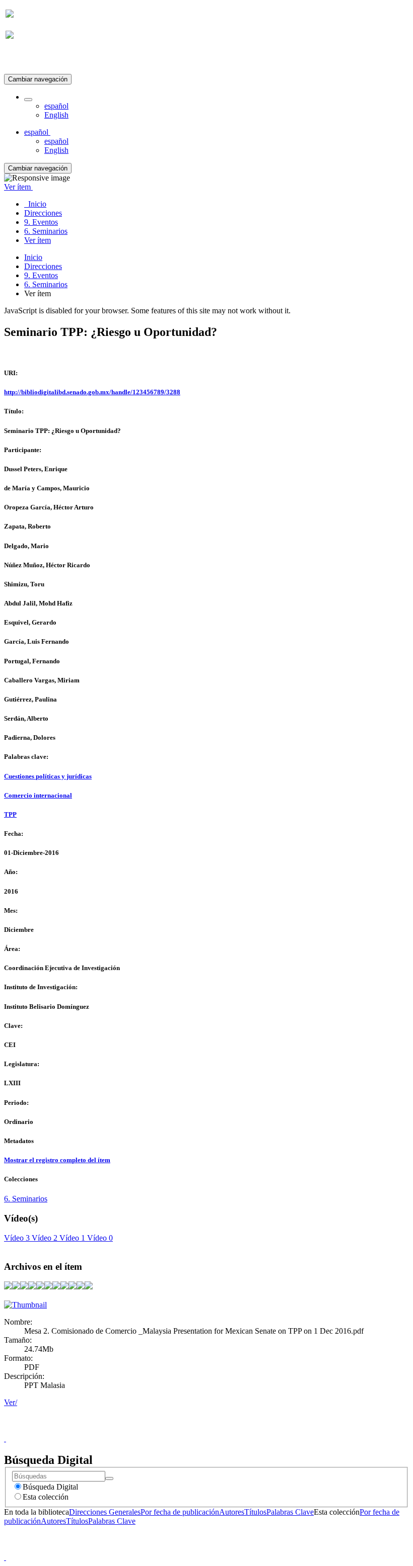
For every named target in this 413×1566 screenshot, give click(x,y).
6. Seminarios (45, 284)
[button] (28, 99)
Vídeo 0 (99, 1238)
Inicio (33, 257)
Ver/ (10, 1402)
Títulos (255, 1512)
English (56, 115)
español (56, 106)
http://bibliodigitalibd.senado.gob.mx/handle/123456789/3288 (92, 392)
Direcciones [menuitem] (43, 213)
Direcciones (43, 266)
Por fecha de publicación (180, 1512)
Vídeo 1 (71, 1238)
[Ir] (109, 1478)
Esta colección (45, 1497)
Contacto (184, 1429)
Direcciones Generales (105, 1512)
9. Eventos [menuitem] (41, 222)
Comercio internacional (38, 795)
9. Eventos (41, 275)
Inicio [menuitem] (35, 204)
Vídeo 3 (17, 1238)
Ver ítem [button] (18, 187)
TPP (10, 814)
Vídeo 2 (43, 1238)
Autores (231, 1512)
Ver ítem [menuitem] (37, 240)
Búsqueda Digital (50, 1487)
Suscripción (24, 59)
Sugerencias (223, 1429)
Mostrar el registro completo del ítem (57, 1160)
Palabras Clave (290, 1512)
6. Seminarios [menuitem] (45, 231)
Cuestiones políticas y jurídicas (48, 776)
